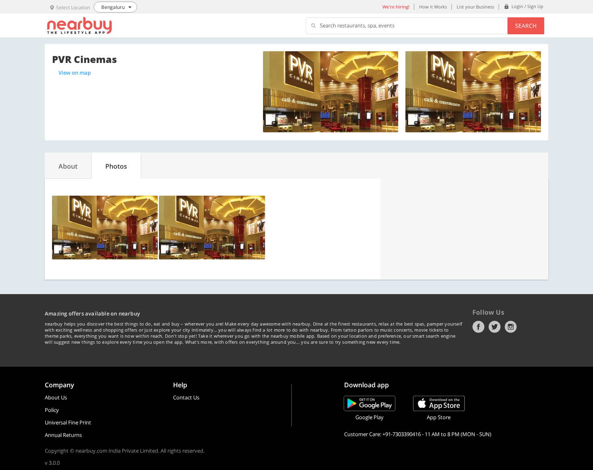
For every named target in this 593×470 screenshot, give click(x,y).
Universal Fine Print (68, 422)
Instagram (511, 327)
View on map (74, 72)
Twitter (495, 327)
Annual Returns (63, 435)
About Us (56, 397)
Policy (52, 410)
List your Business (475, 7)
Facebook (478, 327)
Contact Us (186, 397)
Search (526, 25)
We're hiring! (395, 7)
